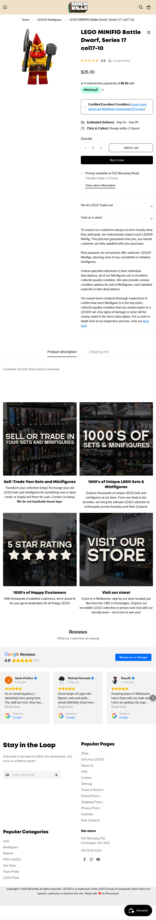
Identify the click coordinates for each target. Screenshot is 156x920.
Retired (8, 853)
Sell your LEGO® (92, 759)
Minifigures (10, 847)
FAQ (84, 771)
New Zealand (90, 820)
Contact (86, 777)
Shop (84, 753)
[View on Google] (8, 680)
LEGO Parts (11, 877)
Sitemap (86, 783)
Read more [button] (12, 706)
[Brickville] (78, 7)
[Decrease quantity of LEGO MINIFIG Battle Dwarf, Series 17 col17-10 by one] (85, 148)
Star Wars (9, 865)
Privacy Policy (90, 808)
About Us (87, 765)
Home (25, 19)
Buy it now (117, 160)
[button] (148, 7)
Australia (87, 814)
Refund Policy (90, 796)
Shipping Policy (91, 802)
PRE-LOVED (12, 859)
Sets (6, 841)
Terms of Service (92, 790)
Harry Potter (11, 871)
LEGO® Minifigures (49, 19)
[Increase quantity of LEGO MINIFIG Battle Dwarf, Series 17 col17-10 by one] (101, 148)
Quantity (86, 138)
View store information (100, 185)
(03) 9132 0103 (91, 850)
